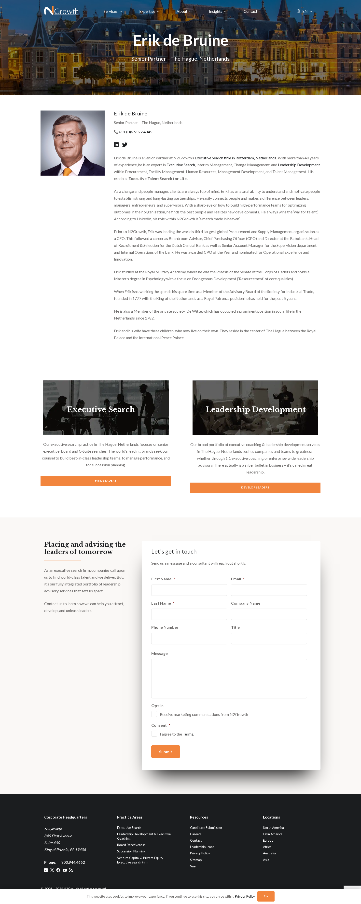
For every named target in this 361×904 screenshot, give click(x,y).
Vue (192, 866)
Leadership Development (299, 164)
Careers (195, 834)
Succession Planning (131, 851)
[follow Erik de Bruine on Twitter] (124, 144)
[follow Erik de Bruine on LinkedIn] (117, 144)
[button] (121, 11)
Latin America (272, 834)
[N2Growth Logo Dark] (61, 11)
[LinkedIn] (46, 870)
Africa (267, 847)
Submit (165, 751)
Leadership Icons (202, 847)
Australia (269, 853)
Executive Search (181, 164)
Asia (266, 860)
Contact (196, 840)
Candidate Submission (206, 828)
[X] (52, 870)
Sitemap (196, 860)
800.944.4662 (73, 862)
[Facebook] (58, 870)
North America (273, 828)
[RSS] (71, 870)
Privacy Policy (200, 853)
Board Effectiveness (131, 845)
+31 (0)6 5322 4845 (135, 131)
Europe (268, 840)
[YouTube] (65, 870)
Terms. (188, 734)
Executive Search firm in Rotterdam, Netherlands (235, 157)
